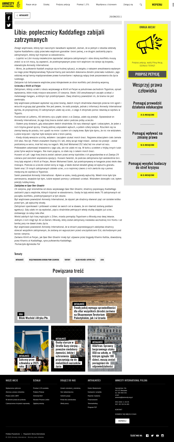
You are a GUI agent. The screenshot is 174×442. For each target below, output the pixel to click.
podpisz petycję (147, 74)
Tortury (67, 260)
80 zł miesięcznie (147, 175)
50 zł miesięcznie (147, 145)
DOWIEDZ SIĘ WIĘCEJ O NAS (125, 414)
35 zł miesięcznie (147, 115)
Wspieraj (122, 421)
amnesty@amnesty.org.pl (124, 397)
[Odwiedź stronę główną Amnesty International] (11, 4)
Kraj (21, 314)
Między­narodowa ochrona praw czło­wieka (44, 260)
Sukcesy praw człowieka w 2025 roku (29, 363)
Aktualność (20, 260)
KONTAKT (118, 410)
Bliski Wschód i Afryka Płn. (85, 260)
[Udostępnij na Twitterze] (8, 25)
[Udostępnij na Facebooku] (8, 18)
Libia (102, 260)
